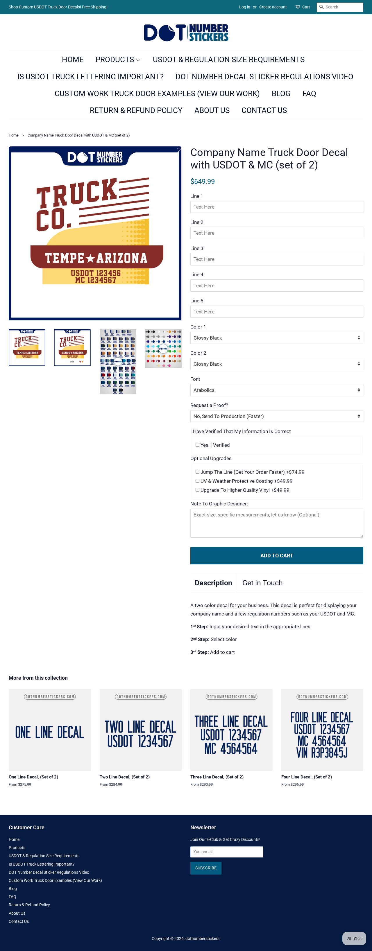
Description (213, 583)
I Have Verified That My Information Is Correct (240, 431)
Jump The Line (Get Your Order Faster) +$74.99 (252, 472)
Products (116, 59)
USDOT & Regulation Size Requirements (229, 59)
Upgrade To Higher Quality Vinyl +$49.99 (244, 490)
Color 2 (198, 353)
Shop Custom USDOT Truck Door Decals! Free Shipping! (58, 7)
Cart (306, 7)
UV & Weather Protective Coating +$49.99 (246, 481)
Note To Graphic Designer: (219, 504)
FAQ (309, 93)
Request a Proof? (209, 405)
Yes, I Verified (214, 445)
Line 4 (196, 274)
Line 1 (196, 196)
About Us (212, 110)
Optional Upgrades (211, 458)
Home (73, 59)
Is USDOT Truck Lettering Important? (90, 76)
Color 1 (198, 327)
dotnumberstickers (202, 938)
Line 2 (196, 222)
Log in (244, 7)
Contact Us (264, 110)
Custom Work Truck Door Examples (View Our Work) (157, 93)
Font (195, 379)
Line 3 (196, 248)
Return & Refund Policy (136, 110)
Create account (273, 7)
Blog (281, 93)
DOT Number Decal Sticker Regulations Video (264, 76)
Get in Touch (262, 583)
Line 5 (196, 301)
